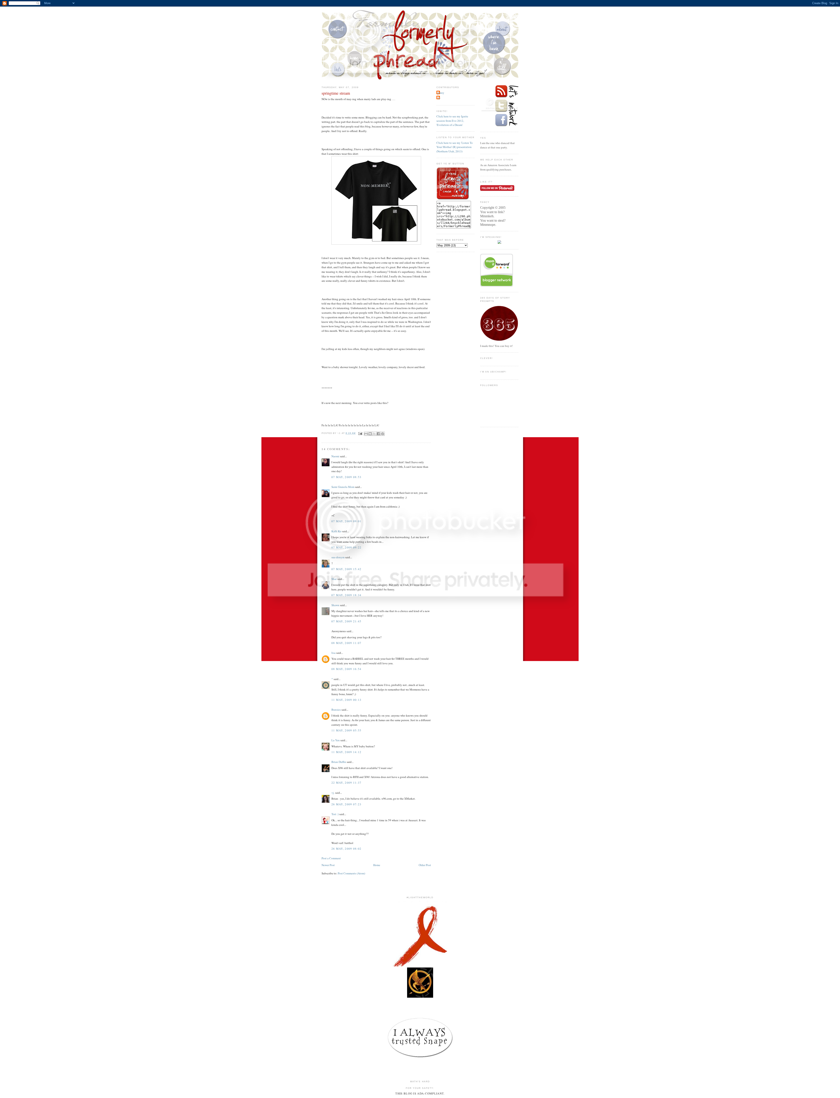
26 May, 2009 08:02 (346, 849)
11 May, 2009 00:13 (346, 700)
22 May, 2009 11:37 (346, 783)
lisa (333, 653)
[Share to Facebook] (378, 434)
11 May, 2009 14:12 (346, 752)
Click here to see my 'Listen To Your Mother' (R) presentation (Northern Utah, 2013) (454, 147)
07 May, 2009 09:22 (346, 547)
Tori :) (335, 814)
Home (376, 865)
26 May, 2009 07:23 (346, 804)
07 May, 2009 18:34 (346, 595)
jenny (441, 93)
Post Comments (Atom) (351, 873)
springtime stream (336, 93)
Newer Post (328, 865)
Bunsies (336, 710)
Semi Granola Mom (342, 487)
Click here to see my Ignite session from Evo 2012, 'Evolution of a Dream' (452, 120)
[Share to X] (374, 434)
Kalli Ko (336, 531)
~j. (332, 793)
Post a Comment (331, 858)
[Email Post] (360, 433)
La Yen (335, 740)
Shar (334, 579)
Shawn (335, 605)
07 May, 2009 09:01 (346, 521)
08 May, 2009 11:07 (346, 643)
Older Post (425, 865)
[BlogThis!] (370, 434)
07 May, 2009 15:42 (346, 569)
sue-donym (338, 557)
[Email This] (366, 434)
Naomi (335, 456)
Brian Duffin (338, 762)
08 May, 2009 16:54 (346, 669)
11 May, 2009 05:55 (346, 730)
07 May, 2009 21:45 (346, 621)
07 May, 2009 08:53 (346, 477)
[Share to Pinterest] (382, 434)
